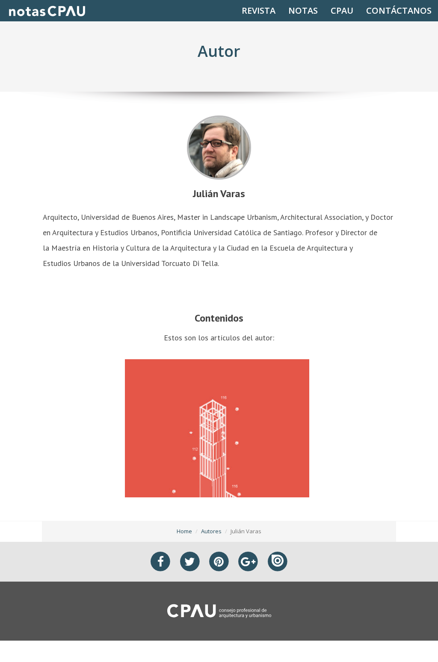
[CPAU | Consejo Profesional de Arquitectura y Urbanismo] (219, 610)
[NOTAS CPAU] (47, 10)
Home (184, 531)
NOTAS (303, 10)
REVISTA (258, 10)
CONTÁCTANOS (399, 10)
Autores (211, 531)
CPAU (342, 10)
